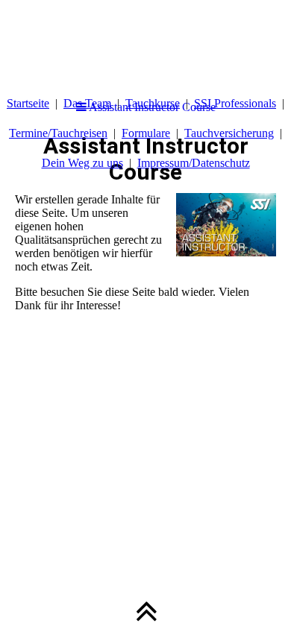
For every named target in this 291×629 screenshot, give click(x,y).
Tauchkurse (152, 103)
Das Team (87, 103)
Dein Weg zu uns (82, 163)
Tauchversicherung (229, 133)
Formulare (146, 133)
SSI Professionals (235, 103)
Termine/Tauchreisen (58, 133)
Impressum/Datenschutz (193, 163)
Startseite (28, 103)
